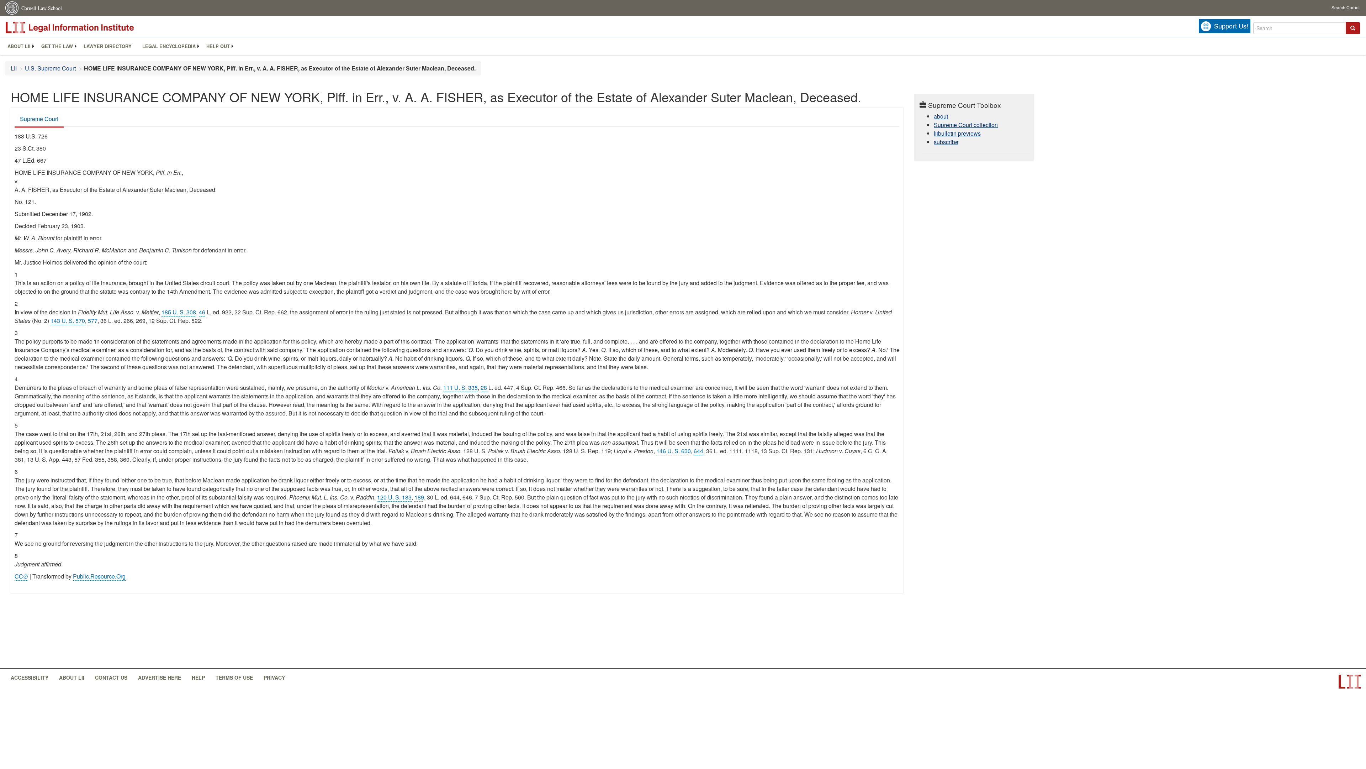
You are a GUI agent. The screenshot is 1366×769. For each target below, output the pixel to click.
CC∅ (21, 576)
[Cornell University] (12, 8)
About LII (19, 46)
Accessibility (29, 677)
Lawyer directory (108, 46)
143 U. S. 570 (68, 321)
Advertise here (159, 677)
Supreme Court (39, 119)
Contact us (111, 677)
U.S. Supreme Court (50, 68)
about (941, 116)
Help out (218, 46)
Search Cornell (1346, 7)
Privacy (274, 677)
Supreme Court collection (966, 125)
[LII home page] (1349, 682)
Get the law (57, 46)
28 (484, 387)
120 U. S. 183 (394, 497)
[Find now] (1353, 28)
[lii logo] (85, 27)
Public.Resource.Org (99, 576)
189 (419, 497)
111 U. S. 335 (460, 387)
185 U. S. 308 (179, 312)
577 (92, 321)
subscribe (946, 142)
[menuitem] (19, 46)
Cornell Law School (41, 8)
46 (202, 312)
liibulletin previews (957, 133)
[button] (1352, 28)
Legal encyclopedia (169, 46)
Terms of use (234, 677)
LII (14, 68)
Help (198, 677)
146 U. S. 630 (673, 451)
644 (698, 451)
